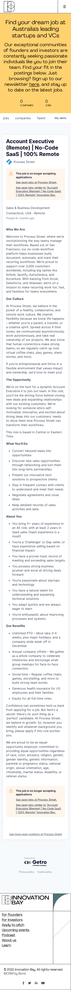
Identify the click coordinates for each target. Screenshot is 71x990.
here (34, 84)
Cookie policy (44, 871)
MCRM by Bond (15, 973)
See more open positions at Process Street (35, 834)
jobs (6, 118)
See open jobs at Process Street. (36, 182)
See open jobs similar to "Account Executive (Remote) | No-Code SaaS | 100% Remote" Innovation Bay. (38, 191)
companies (23, 118)
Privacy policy (26, 871)
